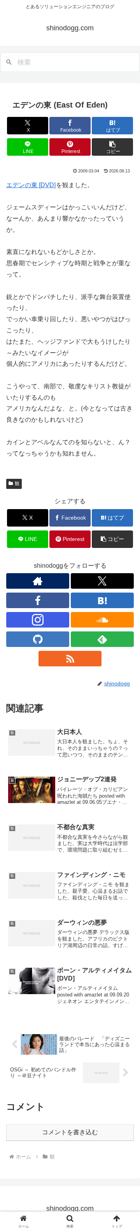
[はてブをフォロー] (102, 600)
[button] (112, 147)
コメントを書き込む (70, 1132)
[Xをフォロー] (102, 581)
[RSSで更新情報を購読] (70, 658)
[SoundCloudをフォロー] (102, 620)
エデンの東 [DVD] (31, 185)
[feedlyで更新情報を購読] (102, 639)
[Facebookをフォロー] (37, 600)
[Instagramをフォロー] (37, 620)
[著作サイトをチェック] (37, 581)
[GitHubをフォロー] (37, 639)
